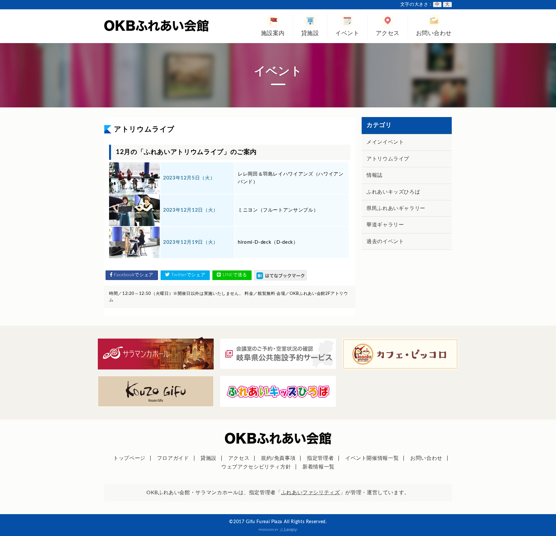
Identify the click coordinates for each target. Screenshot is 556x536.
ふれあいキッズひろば (393, 192)
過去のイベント (385, 241)
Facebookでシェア (133, 275)
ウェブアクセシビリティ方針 (256, 466)
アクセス (388, 33)
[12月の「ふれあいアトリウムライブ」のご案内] (280, 275)
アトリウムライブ (387, 158)
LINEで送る (234, 275)
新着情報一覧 (318, 466)
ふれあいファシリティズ (310, 492)
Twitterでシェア (188, 275)
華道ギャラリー (385, 224)
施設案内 (273, 33)
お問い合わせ (434, 33)
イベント (347, 33)
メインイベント (385, 142)
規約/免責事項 (278, 458)
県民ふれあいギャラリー (395, 208)
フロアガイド (173, 458)
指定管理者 (320, 458)
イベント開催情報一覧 (372, 458)
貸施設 (310, 33)
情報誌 (374, 175)
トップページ (129, 458)
